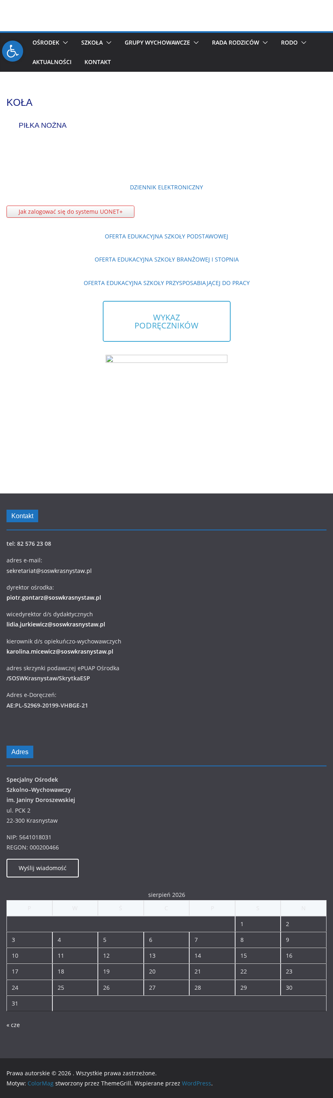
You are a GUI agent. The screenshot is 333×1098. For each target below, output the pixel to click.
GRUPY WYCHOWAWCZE (157, 42)
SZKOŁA (92, 42)
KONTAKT (97, 62)
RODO (289, 42)
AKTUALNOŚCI (51, 62)
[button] (63, 42)
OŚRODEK (45, 42)
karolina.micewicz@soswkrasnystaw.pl (59, 651)
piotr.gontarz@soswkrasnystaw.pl (53, 597)
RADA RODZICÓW (235, 42)
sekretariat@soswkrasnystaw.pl (49, 571)
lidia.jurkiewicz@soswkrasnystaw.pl (55, 624)
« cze (13, 1025)
